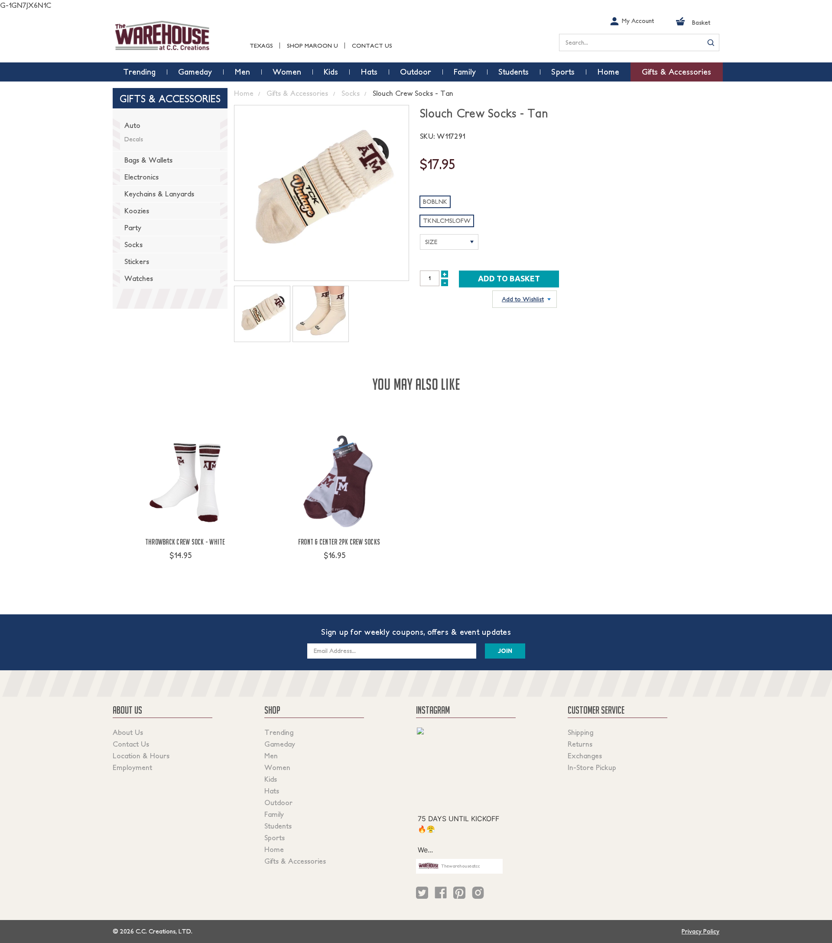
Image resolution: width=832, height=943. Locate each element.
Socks (133, 244)
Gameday (279, 744)
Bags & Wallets (148, 160)
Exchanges (585, 756)
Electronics (141, 177)
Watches (138, 278)
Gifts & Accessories (295, 861)
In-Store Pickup (592, 767)
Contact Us (372, 45)
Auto (132, 125)
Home (274, 849)
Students (278, 826)
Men (271, 756)
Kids (270, 779)
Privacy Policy (700, 931)
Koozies (136, 211)
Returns (580, 744)
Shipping (580, 732)
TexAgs (261, 45)
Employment (132, 767)
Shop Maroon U (312, 45)
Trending (278, 732)
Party (132, 228)
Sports (274, 838)
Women (277, 767)
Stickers (136, 261)
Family (274, 814)
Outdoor (278, 802)
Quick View (185, 571)
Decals (133, 139)
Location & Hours (141, 756)
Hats (271, 791)
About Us (128, 732)
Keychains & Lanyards (159, 194)
